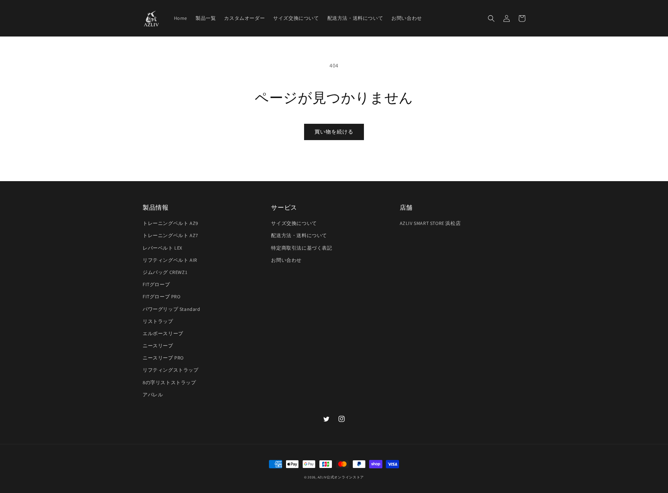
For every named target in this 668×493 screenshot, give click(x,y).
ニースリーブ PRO (163, 358)
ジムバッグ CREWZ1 (165, 272)
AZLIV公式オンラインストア (341, 477)
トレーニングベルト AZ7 (170, 235)
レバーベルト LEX (162, 248)
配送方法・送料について (299, 235)
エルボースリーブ (163, 333)
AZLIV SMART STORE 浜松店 (430, 223)
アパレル (153, 394)
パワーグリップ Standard (171, 309)
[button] (491, 18)
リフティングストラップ (171, 370)
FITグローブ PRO (162, 296)
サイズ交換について (294, 223)
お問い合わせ (286, 260)
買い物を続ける (334, 131)
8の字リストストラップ (169, 382)
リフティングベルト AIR (170, 260)
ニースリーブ (158, 345)
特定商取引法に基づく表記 (301, 248)
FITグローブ (156, 284)
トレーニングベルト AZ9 (170, 223)
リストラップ (158, 321)
